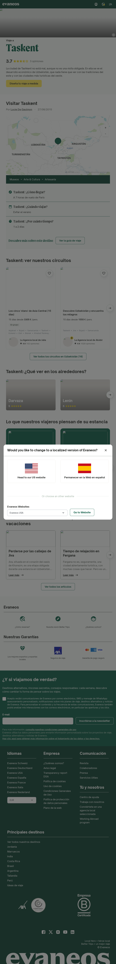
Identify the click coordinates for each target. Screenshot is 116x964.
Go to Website (82, 512)
